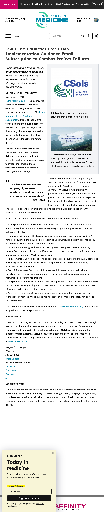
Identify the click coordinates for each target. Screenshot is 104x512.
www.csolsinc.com (17, 341)
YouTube (10, 374)
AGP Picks (9, 4)
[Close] (53, 453)
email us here (12, 358)
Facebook (10, 370)
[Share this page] (97, 36)
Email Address (15, 486)
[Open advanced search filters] (89, 36)
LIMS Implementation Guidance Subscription (25, 116)
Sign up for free (29, 498)
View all (97, 4)
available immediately (71, 306)
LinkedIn (10, 366)
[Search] (82, 36)
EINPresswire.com (16, 101)
